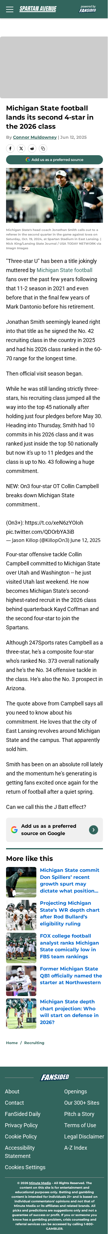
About (12, 1091)
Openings (75, 1091)
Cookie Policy (21, 1136)
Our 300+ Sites (81, 1102)
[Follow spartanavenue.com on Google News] (93, 829)
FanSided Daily (23, 1114)
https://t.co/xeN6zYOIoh (54, 522)
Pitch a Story (79, 1114)
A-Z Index (75, 1148)
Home (12, 1042)
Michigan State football (64, 270)
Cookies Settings (25, 1167)
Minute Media (40, 1183)
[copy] (43, 148)
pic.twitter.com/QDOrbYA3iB (40, 532)
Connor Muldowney (35, 137)
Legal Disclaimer (84, 1136)
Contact (14, 1102)
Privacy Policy (21, 1125)
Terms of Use (80, 1125)
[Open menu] (9, 9)
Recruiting (34, 1042)
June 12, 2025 (86, 540)
